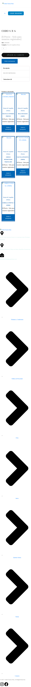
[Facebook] (6, 684)
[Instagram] (2, 684)
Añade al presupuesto (9, 61)
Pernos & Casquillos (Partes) (13, 45)
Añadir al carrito (15, 55)
